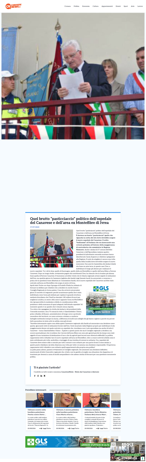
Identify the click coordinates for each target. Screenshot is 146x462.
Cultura (95, 6)
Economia (85, 6)
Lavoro (140, 6)
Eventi (118, 6)
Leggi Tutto (47, 428)
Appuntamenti (107, 6)
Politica (76, 6)
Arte (132, 6)
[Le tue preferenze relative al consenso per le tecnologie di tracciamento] (142, 458)
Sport (126, 6)
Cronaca (67, 6)
